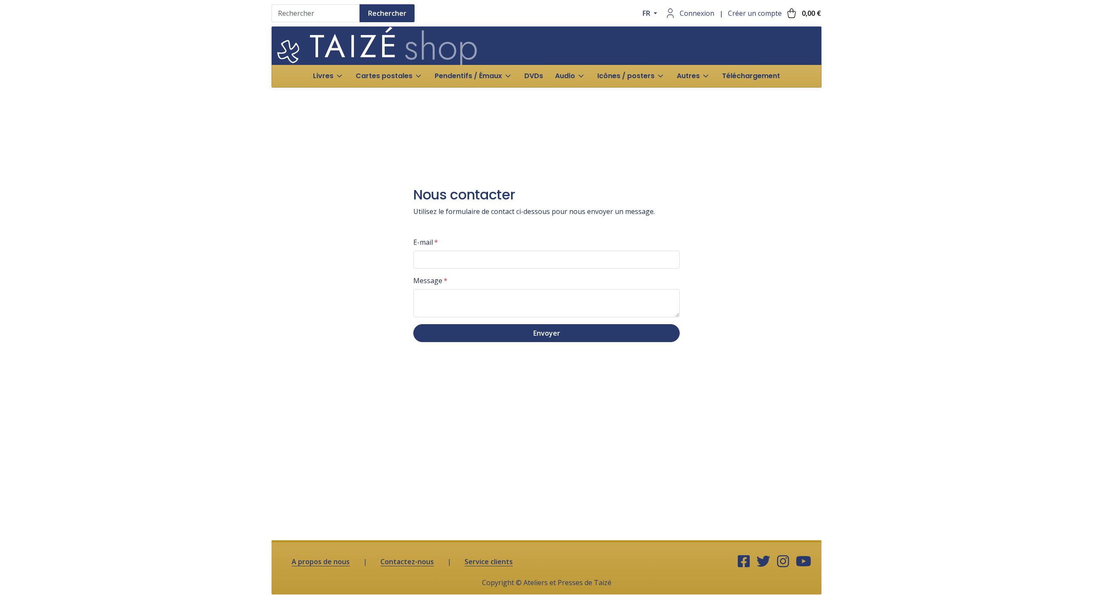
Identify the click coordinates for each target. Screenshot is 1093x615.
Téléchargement (751, 76)
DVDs (533, 76)
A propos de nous (321, 561)
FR (647, 13)
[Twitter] (763, 561)
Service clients (489, 561)
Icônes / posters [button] (626, 76)
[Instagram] (783, 561)
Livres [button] (323, 76)
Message (427, 280)
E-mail (423, 242)
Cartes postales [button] (384, 76)
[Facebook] (744, 561)
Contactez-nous (407, 561)
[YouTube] (803, 561)
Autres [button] (688, 76)
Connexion (697, 13)
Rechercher (387, 13)
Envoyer (546, 333)
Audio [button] (565, 76)
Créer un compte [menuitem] (755, 13)
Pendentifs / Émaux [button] (468, 76)
